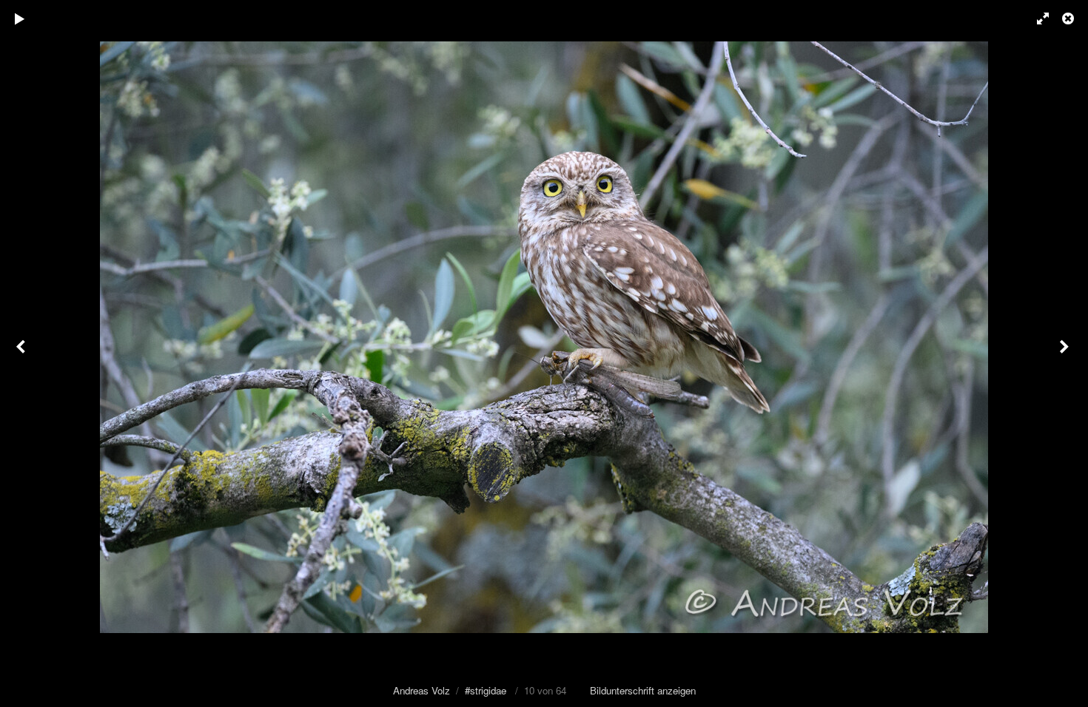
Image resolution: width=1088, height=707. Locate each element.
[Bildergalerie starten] (20, 18)
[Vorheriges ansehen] (22, 353)
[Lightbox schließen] (1069, 18)
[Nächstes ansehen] (1066, 353)
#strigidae (485, 690)
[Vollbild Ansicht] (1036, 18)
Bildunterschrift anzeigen (643, 690)
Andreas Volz (421, 690)
